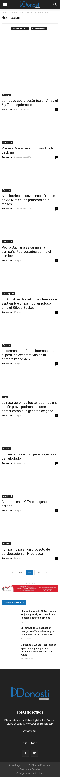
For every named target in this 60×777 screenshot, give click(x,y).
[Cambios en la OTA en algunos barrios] (30, 484)
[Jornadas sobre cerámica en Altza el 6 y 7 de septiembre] (30, 68)
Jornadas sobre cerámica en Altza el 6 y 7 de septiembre (30, 103)
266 (38, 572)
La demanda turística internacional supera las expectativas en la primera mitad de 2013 (28, 355)
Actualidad (7, 142)
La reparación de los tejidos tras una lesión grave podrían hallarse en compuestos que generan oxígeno (30, 407)
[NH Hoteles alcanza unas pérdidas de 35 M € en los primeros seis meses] (30, 178)
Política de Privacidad (40, 765)
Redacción (7, 109)
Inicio (4, 12)
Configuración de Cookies (30, 773)
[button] (55, 4)
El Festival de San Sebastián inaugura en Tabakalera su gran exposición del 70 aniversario (38, 631)
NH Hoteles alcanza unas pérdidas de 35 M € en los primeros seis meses (28, 200)
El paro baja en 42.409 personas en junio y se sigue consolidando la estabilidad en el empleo (39, 614)
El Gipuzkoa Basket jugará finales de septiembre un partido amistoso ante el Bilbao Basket (29, 303)
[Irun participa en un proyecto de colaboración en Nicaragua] (30, 531)
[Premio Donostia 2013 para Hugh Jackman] (30, 130)
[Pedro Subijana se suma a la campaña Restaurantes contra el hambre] (30, 229)
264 (20, 572)
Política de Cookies (30, 769)
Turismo (6, 190)
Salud (5, 397)
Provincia (6, 95)
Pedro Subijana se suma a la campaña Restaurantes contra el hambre (26, 251)
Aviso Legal (15, 765)
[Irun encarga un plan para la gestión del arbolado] (30, 436)
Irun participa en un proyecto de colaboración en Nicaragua (26, 551)
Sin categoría (8, 293)
